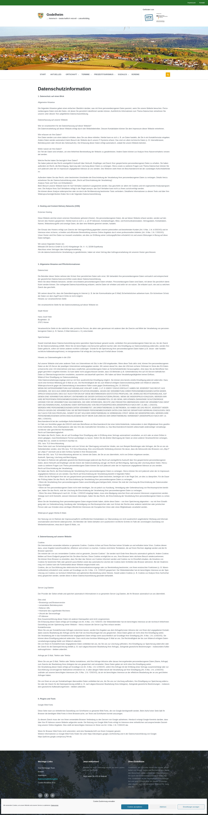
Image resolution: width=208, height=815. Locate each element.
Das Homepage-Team (46, 768)
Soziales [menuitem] (122, 74)
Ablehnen (163, 807)
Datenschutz (54, 805)
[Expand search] (168, 74)
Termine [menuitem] (85, 74)
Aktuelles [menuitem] (55, 74)
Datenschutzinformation (48, 779)
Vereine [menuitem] (135, 74)
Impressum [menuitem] (192, 3)
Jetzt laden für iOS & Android (95, 776)
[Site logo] (40, 18)
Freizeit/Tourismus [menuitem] (104, 74)
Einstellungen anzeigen (191, 807)
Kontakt (41, 772)
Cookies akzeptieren (135, 807)
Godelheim (55, 14)
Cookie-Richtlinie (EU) (46, 783)
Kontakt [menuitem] (202, 3)
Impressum (42, 775)
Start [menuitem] (43, 74)
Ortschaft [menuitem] (71, 74)
